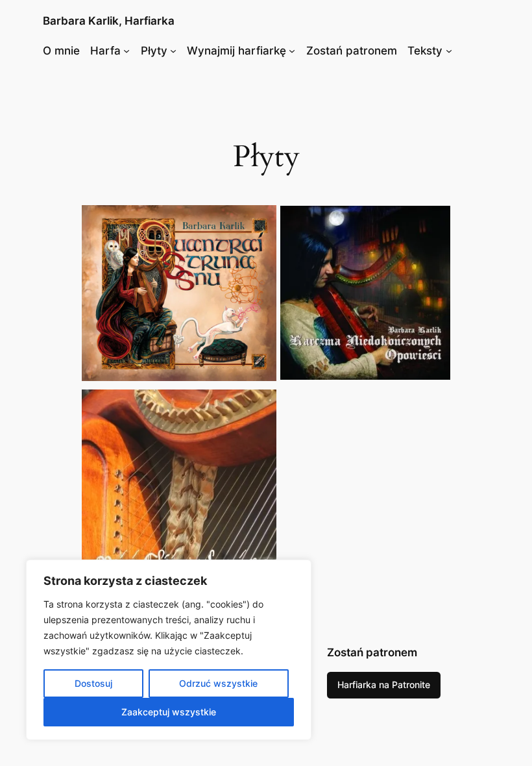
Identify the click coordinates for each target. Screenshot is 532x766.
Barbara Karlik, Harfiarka (109, 20)
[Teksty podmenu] (449, 50)
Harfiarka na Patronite (383, 684)
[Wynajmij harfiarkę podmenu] (292, 50)
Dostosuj (93, 683)
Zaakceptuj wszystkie (168, 711)
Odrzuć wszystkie (218, 683)
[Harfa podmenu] (126, 50)
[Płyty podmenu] (173, 50)
